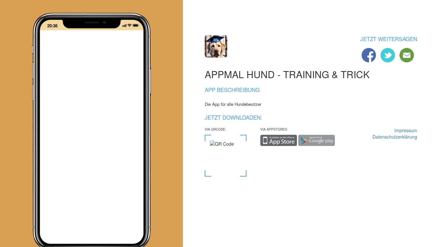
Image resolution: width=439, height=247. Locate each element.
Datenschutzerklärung (394, 136)
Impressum (405, 130)
